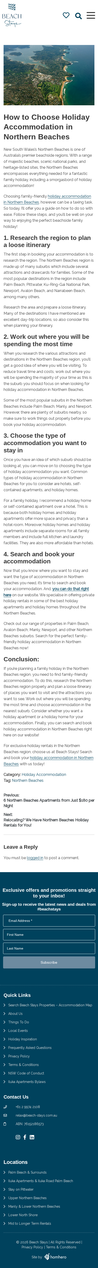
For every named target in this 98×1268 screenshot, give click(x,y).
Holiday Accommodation (44, 774)
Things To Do (18, 1022)
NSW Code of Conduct (26, 1073)
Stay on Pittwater (21, 1189)
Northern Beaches (28, 780)
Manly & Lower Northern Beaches (34, 1206)
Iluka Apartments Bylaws (27, 1082)
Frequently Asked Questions (30, 1048)
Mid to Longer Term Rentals (29, 1223)
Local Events (18, 1031)
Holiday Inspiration (22, 1039)
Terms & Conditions (23, 1065)
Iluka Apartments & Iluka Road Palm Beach (40, 1181)
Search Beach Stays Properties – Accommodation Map (50, 1005)
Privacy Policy (19, 1056)
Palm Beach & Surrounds (27, 1172)
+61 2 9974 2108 (28, 1107)
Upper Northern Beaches (27, 1198)
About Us (15, 1014)
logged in (35, 858)
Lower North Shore (23, 1215)
